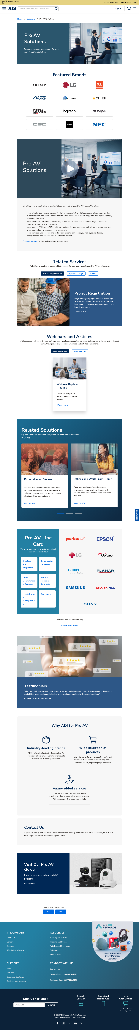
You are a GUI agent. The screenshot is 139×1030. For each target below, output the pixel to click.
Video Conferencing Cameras (29, 580)
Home (19, 19)
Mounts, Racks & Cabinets (45, 580)
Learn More (80, 311)
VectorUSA (46, 698)
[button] (137, 515)
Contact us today (30, 241)
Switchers (46, 594)
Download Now (69, 625)
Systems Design (76, 273)
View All (25, 438)
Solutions (31, 19)
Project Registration (52, 273)
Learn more (29, 503)
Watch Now (62, 405)
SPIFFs (93, 273)
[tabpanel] (44, 476)
